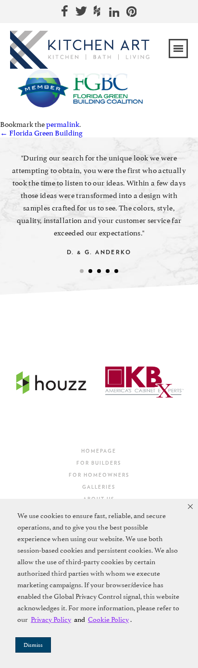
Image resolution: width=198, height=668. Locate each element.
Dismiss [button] (33, 645)
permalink (62, 124)
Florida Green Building (41, 133)
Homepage (98, 451)
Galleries (98, 487)
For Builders (98, 463)
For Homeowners (99, 475)
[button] (190, 506)
